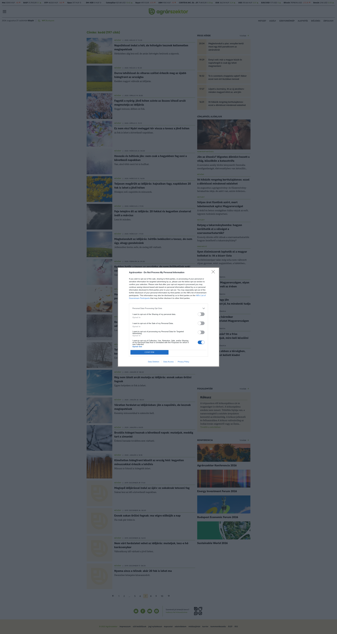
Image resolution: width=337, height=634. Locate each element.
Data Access (168, 362)
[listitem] (168, 308)
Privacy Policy (183, 362)
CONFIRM (149, 352)
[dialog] (168, 317)
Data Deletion (153, 362)
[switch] (201, 314)
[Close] (214, 272)
